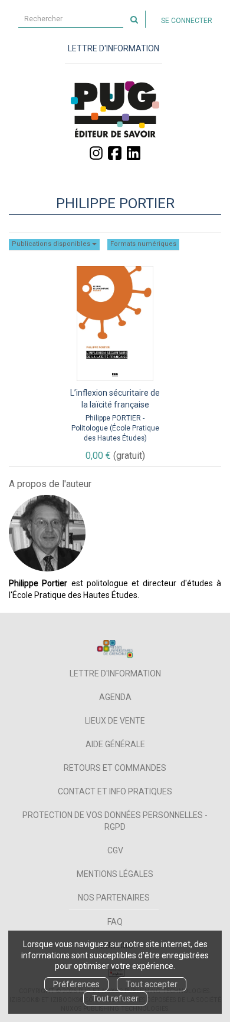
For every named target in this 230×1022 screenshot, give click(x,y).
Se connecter (186, 21)
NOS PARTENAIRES (114, 897)
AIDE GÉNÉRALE (115, 744)
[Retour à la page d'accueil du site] (115, 109)
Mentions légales (115, 874)
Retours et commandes (115, 768)
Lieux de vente (115, 720)
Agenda (115, 697)
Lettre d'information (115, 673)
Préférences (76, 984)
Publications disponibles (52, 244)
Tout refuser (115, 998)
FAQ (115, 921)
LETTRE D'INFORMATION (113, 48)
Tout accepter (152, 984)
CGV (115, 850)
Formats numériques (143, 244)
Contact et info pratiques (115, 791)
